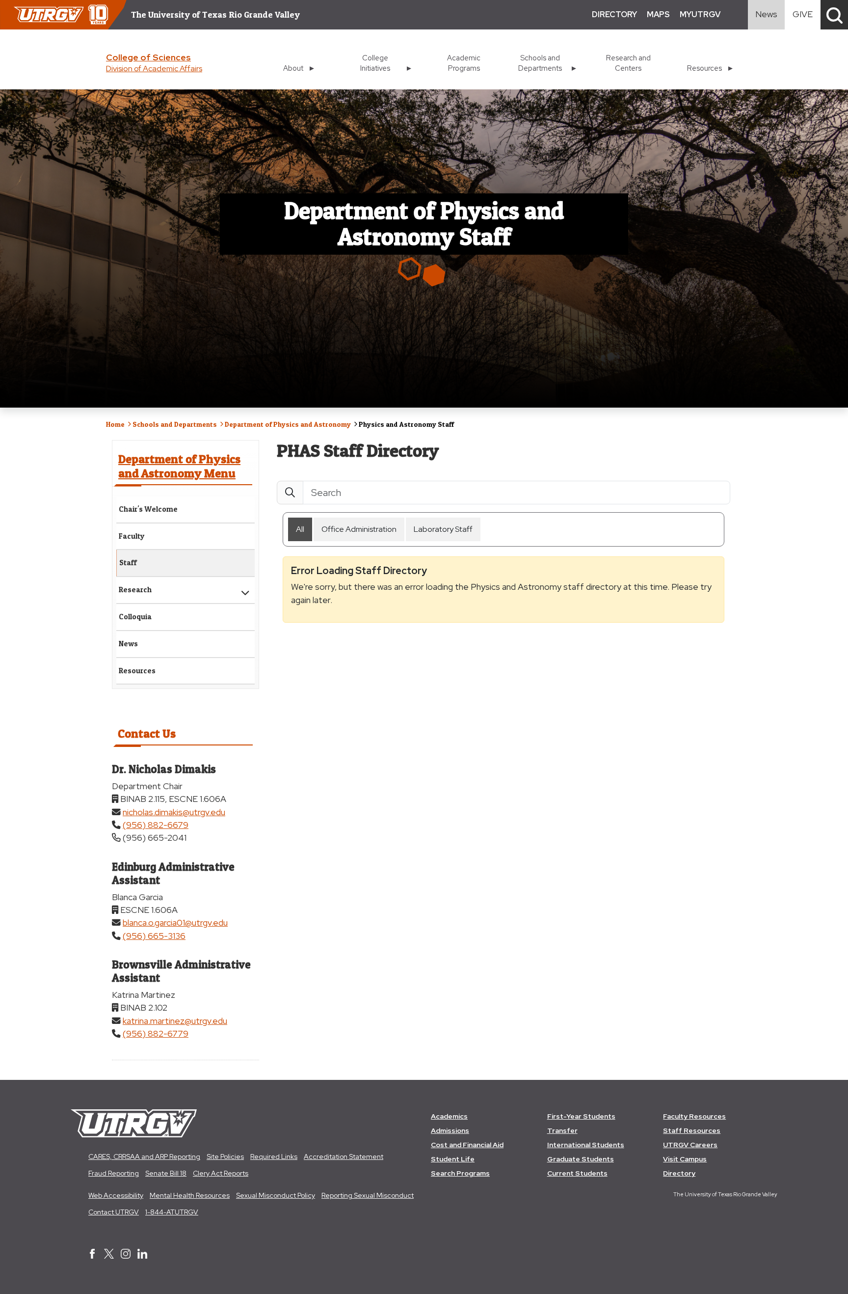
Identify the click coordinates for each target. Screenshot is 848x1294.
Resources (137, 670)
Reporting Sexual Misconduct (367, 1195)
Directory (679, 1173)
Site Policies (225, 1156)
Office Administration (359, 529)
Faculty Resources (694, 1116)
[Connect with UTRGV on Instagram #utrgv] (126, 1255)
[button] (834, 14)
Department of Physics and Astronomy (288, 424)
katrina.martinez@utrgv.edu (175, 1020)
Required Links (273, 1156)
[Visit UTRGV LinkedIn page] (142, 1255)
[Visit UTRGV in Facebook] (92, 1255)
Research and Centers (628, 63)
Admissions (450, 1130)
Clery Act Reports (220, 1173)
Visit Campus (685, 1158)
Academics (449, 1116)
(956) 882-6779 (155, 1033)
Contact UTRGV (113, 1212)
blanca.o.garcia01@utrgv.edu (175, 922)
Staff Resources (691, 1130)
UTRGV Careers (690, 1144)
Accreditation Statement (343, 1156)
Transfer (562, 1130)
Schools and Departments (174, 424)
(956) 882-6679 (155, 824)
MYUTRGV (700, 14)
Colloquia (135, 616)
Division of (154, 68)
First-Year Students (581, 1116)
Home (115, 424)
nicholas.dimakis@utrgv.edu (174, 812)
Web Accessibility (115, 1195)
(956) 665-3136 (154, 935)
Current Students (577, 1173)
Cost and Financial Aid (467, 1144)
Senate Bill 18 (165, 1173)
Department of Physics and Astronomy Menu (179, 466)
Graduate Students (580, 1158)
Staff (128, 562)
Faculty (132, 536)
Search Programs (460, 1173)
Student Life (453, 1158)
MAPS (658, 14)
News (128, 643)
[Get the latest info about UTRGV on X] (109, 1255)
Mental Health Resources (190, 1195)
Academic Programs (463, 63)
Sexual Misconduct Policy (275, 1195)
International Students (585, 1144)
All (300, 529)
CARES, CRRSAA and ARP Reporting (144, 1156)
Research (135, 589)
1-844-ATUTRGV (171, 1212)
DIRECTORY (614, 14)
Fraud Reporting (113, 1173)
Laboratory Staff (443, 529)
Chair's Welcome (148, 509)
